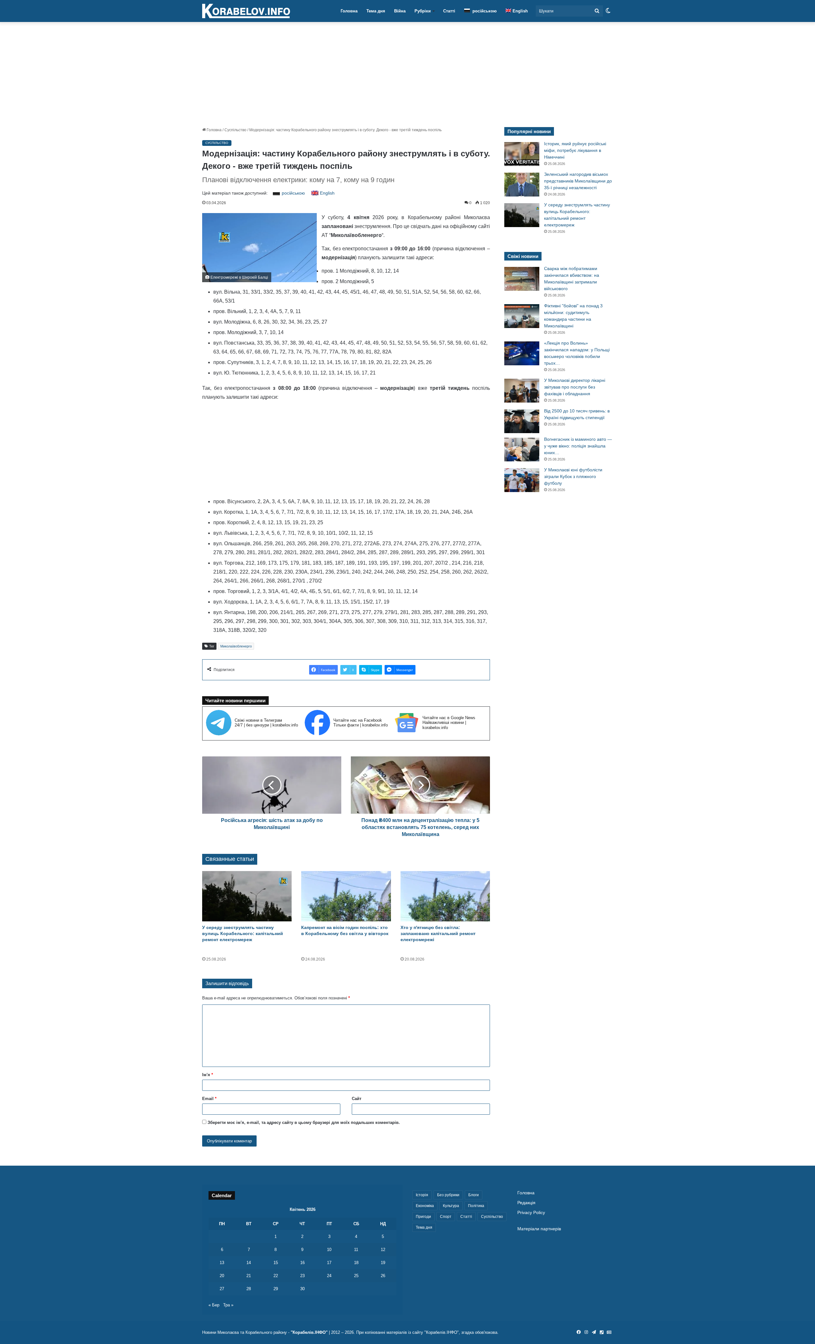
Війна (400, 11)
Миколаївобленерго (236, 646)
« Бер (214, 1305)
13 (222, 1262)
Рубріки (423, 11)
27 (222, 1288)
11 (356, 1249)
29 (275, 1288)
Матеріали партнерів (539, 1228)
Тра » (228, 1305)
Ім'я (207, 1074)
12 (383, 1249)
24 (329, 1275)
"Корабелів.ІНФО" (309, 1332)
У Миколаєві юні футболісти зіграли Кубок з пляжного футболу (573, 476)
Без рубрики (448, 1195)
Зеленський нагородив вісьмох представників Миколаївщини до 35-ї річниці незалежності (578, 181)
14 (248, 1262)
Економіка (425, 1206)
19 (383, 1262)
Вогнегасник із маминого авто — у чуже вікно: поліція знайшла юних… (578, 446)
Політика (476, 1206)
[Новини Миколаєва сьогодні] (246, 11)
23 (302, 1275)
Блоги (473, 1195)
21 (248, 1275)
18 (356, 1262)
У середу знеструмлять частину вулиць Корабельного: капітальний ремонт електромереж (242, 933)
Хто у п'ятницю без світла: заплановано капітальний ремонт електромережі (438, 933)
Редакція (526, 1202)
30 (302, 1288)
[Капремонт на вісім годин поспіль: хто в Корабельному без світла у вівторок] (346, 896)
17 (329, 1262)
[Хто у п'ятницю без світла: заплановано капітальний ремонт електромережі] (445, 896)
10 (329, 1249)
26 (383, 1275)
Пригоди (423, 1216)
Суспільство (235, 130)
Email (209, 1098)
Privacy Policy (531, 1212)
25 (356, 1275)
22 (275, 1275)
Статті (449, 11)
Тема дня (375, 11)
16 (302, 1262)
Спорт (445, 1216)
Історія (422, 1195)
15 (275, 1262)
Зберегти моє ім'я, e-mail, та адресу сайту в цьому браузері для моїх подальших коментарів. (304, 1122)
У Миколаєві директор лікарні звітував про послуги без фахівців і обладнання (574, 387)
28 (248, 1288)
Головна (349, 11)
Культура (451, 1206)
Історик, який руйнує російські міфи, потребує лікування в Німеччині (575, 150)
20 (222, 1275)
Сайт (356, 1098)
